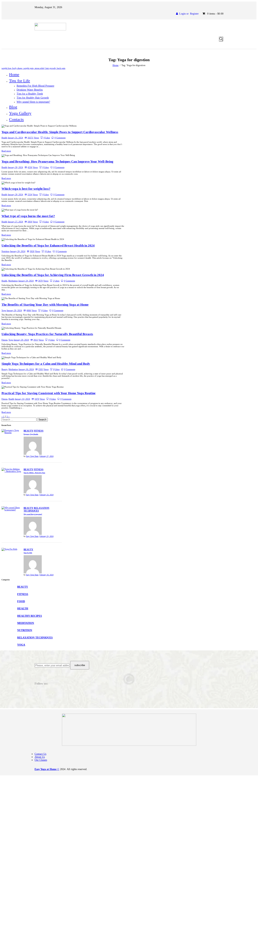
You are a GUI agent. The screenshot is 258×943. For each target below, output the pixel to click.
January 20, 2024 (14, 310)
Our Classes (41, 760)
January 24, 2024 (26, 281)
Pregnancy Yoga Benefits (31, 434)
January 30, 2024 (15, 167)
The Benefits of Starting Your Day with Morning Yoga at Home (45, 304)
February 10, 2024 (46, 575)
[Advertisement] (115, 801)
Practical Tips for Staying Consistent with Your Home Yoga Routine (49, 393)
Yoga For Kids (28, 553)
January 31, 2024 (15, 137)
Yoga (4, 310)
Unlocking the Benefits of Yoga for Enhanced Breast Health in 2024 (48, 245)
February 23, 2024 (46, 495)
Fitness (4, 340)
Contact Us (40, 754)
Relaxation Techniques (36, 509)
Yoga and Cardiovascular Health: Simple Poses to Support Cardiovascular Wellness (60, 132)
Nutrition (5, 251)
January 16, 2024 (26, 369)
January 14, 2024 (22, 399)
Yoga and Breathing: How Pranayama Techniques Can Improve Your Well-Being (57, 161)
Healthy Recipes (29, 616)
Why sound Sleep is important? (33, 514)
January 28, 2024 (15, 194)
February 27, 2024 (46, 456)
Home (116, 65)
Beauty (4, 369)
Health (4, 137)
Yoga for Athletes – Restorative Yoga (34, 472)
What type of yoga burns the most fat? (28, 216)
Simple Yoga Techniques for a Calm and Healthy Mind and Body (46, 363)
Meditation (13, 281)
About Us (40, 757)
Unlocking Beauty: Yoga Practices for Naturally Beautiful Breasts (47, 334)
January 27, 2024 (15, 222)
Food (21, 601)
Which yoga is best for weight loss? (26, 188)
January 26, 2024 (17, 251)
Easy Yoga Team (32, 456)
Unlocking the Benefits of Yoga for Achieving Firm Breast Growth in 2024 (53, 275)
